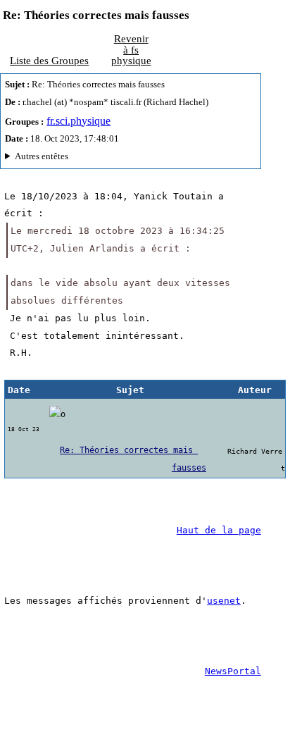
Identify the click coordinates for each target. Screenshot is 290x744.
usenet (224, 600)
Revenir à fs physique (131, 49)
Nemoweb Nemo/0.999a (125, 158)
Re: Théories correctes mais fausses (133, 459)
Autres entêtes (41, 156)
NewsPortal (233, 671)
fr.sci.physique (78, 121)
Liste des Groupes (49, 60)
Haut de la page (219, 530)
